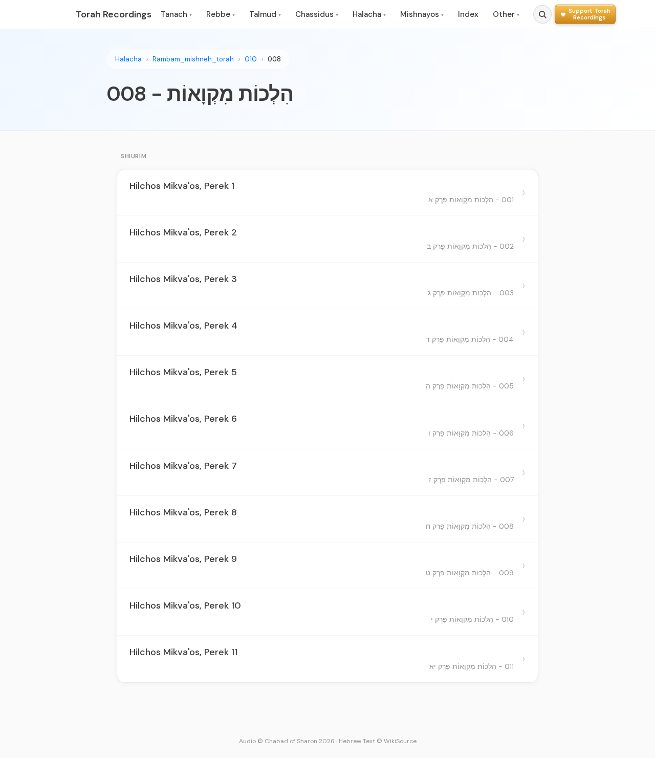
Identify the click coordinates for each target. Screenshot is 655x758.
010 (251, 59)
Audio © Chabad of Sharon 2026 (287, 741)
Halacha (369, 14)
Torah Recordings (113, 14)
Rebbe (220, 14)
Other (506, 14)
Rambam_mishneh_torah (193, 59)
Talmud (265, 14)
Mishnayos (422, 14)
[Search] (542, 14)
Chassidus (316, 14)
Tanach (176, 14)
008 (274, 59)
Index (468, 14)
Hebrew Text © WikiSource (378, 741)
